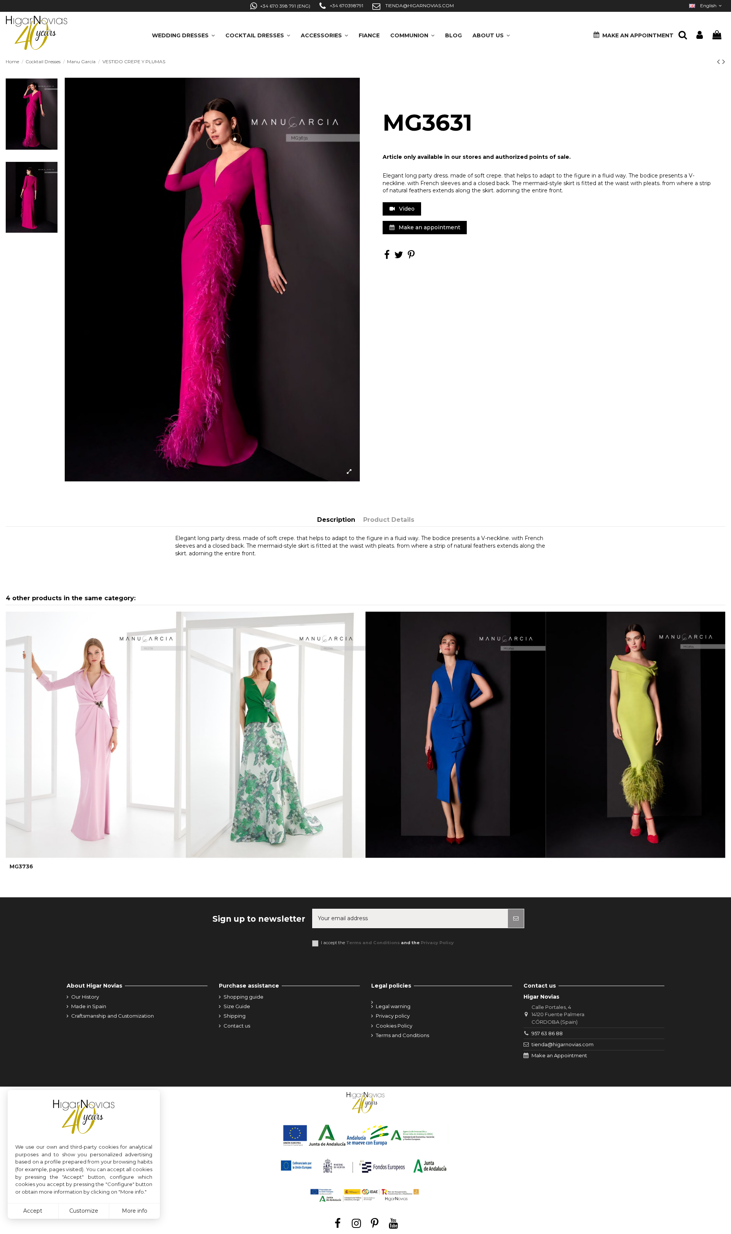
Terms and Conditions (373, 942)
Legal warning (393, 1006)
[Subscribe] (516, 918)
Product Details (388, 519)
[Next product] (723, 61)
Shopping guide (243, 997)
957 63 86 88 (547, 1033)
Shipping (234, 1016)
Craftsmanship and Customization (112, 1016)
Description (336, 519)
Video (406, 208)
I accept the (387, 942)
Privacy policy (393, 1016)
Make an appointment (428, 227)
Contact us (236, 1026)
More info (134, 1210)
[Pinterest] (411, 256)
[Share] (386, 256)
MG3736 (21, 866)
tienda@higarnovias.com (562, 1044)
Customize (83, 1210)
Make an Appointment (559, 1055)
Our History (85, 997)
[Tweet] (398, 256)
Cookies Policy (394, 1026)
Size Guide (236, 1006)
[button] (491, 33)
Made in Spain (88, 1006)
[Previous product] (719, 61)
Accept (32, 1210)
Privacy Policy (437, 942)
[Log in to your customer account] (699, 35)
